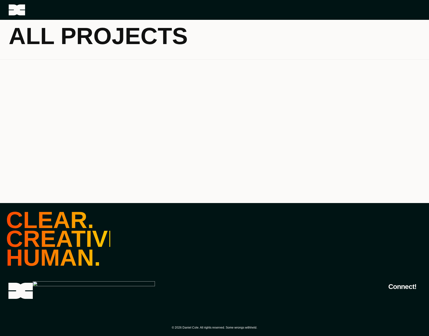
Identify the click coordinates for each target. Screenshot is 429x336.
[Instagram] (389, 298)
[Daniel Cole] (43, 9)
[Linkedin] (414, 298)
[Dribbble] (401, 298)
